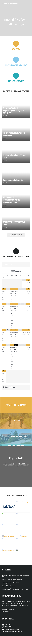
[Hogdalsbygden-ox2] (9, 536)
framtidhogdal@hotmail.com (8, 605)
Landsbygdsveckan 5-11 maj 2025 (10, 583)
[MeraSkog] (23, 517)
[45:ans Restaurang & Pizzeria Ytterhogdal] (23, 503)
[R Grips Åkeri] (23, 536)
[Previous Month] (4, 271)
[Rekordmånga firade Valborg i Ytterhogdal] (16, 130)
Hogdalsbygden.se (10, 3)
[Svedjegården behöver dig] (16, 174)
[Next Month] (28, 271)
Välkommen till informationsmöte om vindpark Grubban (15, 589)
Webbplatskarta (5, 611)
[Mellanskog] (23, 529)
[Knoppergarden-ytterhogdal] (9, 529)
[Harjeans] (9, 506)
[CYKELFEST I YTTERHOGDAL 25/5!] (16, 219)
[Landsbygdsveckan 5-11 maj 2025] (16, 152)
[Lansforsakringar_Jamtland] (9, 550)
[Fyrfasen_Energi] (9, 543)
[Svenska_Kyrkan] (23, 543)
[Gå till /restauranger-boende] (16, 436)
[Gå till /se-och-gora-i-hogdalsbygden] (16, 421)
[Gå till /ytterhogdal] (16, 405)
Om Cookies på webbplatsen (8, 609)
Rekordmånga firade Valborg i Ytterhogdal (12, 580)
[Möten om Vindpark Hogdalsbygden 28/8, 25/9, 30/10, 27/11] (16, 107)
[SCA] (23, 554)
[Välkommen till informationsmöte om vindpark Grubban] (16, 197)
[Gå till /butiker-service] (16, 445)
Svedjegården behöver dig (8, 586)
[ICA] (9, 517)
